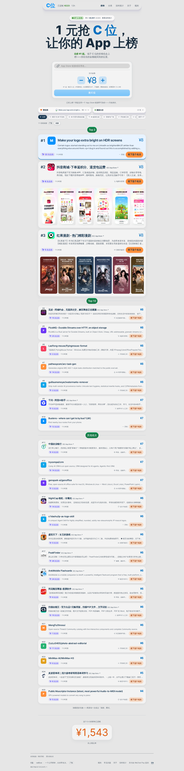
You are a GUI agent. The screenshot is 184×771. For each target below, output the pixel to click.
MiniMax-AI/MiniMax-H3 (61, 658)
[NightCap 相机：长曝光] (43, 501)
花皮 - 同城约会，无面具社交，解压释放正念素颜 (72, 309)
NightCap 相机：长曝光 (60, 498)
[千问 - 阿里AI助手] (43, 403)
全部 (43, 117)
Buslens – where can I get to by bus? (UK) (69, 418)
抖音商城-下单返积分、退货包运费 (81, 167)
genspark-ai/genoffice (60, 480)
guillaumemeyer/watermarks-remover (68, 382)
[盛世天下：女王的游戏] (43, 537)
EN (152, 763)
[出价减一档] (81, 80)
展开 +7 (141, 117)
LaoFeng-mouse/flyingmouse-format (67, 346)
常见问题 (107, 763)
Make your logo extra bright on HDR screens (90, 140)
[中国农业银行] (43, 447)
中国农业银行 (55, 444)
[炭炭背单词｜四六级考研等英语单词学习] (43, 676)
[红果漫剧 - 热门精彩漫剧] (51, 235)
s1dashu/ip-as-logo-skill (61, 516)
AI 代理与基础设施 (77, 117)
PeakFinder (54, 552)
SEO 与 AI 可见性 (58, 117)
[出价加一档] (103, 80)
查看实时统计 (107, 18)
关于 (129, 5)
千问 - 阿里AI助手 (57, 400)
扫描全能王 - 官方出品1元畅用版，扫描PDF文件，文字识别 (77, 607)
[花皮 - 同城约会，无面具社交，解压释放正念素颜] (43, 312)
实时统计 (120, 5)
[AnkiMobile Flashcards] (43, 573)
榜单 (103, 5)
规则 (137, 5)
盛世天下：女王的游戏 (59, 534)
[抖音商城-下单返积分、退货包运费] (51, 167)
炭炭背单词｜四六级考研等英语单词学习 (68, 673)
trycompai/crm (56, 462)
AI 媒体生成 (95, 117)
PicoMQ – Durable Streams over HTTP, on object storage (77, 327)
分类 (110, 5)
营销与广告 (110, 117)
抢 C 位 (92, 92)
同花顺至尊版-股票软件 (59, 589)
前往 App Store (112, 168)
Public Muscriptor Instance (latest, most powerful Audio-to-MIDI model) (85, 691)
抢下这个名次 (134, 154)
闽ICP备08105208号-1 (38, 767)
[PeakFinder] (43, 555)
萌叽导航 (41, 756)
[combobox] (94, 66)
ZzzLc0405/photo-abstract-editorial (67, 643)
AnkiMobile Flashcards (60, 570)
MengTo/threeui (56, 625)
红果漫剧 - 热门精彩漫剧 (74, 235)
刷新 (57, 123)
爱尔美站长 (50, 756)
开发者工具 (125, 117)
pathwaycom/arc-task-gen (62, 364)
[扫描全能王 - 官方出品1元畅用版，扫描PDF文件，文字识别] (43, 610)
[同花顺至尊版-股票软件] (43, 592)
